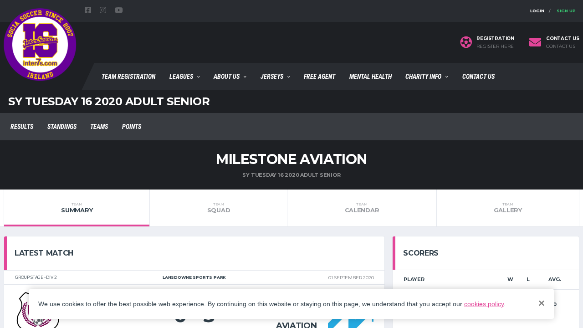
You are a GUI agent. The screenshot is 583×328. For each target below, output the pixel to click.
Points (131, 126)
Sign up (566, 10)
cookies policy (484, 304)
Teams (99, 126)
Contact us (560, 46)
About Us (227, 76)
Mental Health (370, 76)
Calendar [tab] (362, 208)
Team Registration (128, 76)
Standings (62, 126)
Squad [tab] (218, 208)
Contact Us (478, 76)
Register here (495, 46)
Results (21, 126)
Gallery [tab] (508, 208)
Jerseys (272, 76)
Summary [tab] (76, 208)
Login (537, 10)
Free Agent (319, 76)
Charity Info (423, 76)
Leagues (181, 76)
